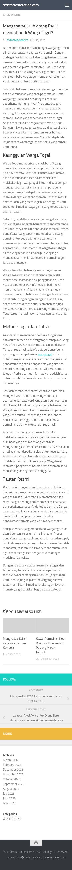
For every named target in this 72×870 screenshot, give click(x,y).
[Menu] (67, 5)
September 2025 (13, 784)
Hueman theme (56, 857)
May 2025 (9, 803)
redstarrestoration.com (21, 5)
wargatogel (45, 354)
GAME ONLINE (12, 14)
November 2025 (13, 774)
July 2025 (8, 793)
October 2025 (11, 779)
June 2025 (9, 798)
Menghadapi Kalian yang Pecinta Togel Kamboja (14, 643)
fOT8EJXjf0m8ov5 (17, 40)
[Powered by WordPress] (22, 857)
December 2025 (13, 769)
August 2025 (11, 789)
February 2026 (12, 765)
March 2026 (10, 760)
